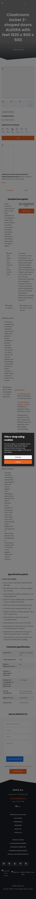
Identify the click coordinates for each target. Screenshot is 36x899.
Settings (18, 457)
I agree (18, 462)
